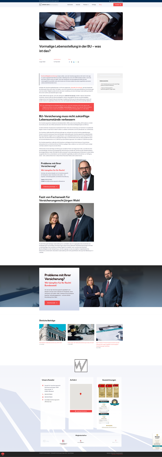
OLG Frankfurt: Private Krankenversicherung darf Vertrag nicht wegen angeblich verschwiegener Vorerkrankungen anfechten (107, 344)
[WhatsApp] (76, 62)
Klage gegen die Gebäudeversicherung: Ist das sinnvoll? (81, 342)
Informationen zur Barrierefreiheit (117, 454)
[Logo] (48, 4)
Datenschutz (113, 453)
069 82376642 (48, 394)
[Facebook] (69, 62)
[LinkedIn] (74, 62)
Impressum (109, 453)
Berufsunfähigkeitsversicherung (49, 76)
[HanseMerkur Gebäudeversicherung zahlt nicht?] (52, 332)
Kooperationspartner (119, 453)
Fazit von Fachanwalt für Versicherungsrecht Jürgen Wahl (108, 88)
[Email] (78, 62)
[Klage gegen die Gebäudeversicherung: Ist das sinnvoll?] (81, 332)
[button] (80, 394)
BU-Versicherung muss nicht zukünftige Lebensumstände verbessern (110, 84)
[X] (71, 62)
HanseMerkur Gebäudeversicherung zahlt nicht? (50, 342)
